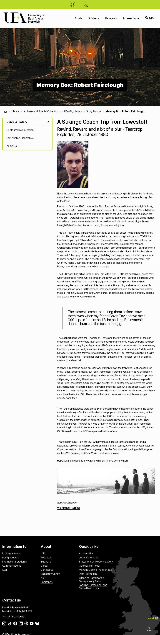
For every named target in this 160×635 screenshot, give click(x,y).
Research (111, 18)
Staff (5, 569)
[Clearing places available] (73, 4)
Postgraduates (10, 557)
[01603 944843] (86, 4)
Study (78, 18)
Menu (152, 18)
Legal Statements (89, 557)
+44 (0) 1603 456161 (13, 616)
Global (44, 565)
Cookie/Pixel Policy (89, 565)
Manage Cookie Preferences (95, 569)
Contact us (47, 569)
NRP (43, 577)
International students (14, 561)
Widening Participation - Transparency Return (92, 579)
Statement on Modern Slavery (96, 561)
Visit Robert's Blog (68, 507)
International (131, 18)
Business (46, 561)
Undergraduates (11, 553)
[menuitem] (27, 130)
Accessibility (86, 553)
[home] (5, 111)
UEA (43, 553)
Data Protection (88, 573)
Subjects (93, 18)
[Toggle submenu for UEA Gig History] (47, 121)
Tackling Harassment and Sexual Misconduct (93, 586)
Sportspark (47, 581)
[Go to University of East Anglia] (24, 18)
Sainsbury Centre (50, 573)
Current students (11, 565)
